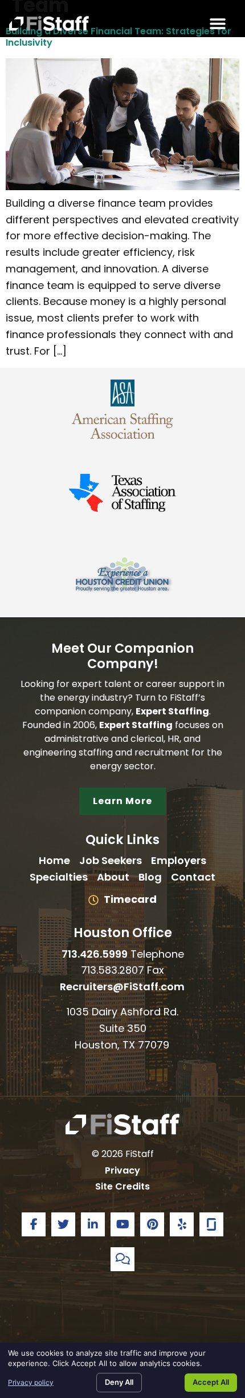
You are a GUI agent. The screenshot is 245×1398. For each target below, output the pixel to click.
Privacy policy (31, 1382)
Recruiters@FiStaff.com (123, 986)
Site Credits (122, 1186)
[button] (217, 23)
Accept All (211, 1382)
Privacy (122, 1170)
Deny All (119, 1382)
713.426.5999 (95, 954)
